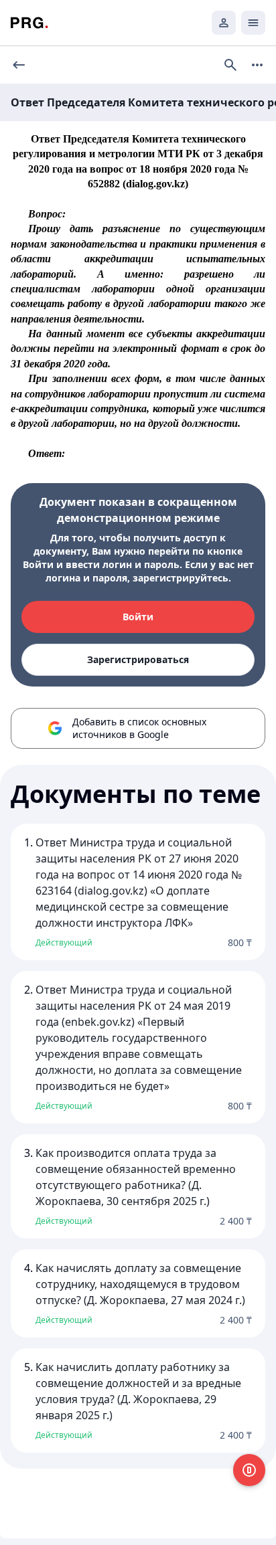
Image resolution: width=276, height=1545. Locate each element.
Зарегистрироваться (138, 659)
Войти (138, 616)
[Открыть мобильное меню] (253, 23)
